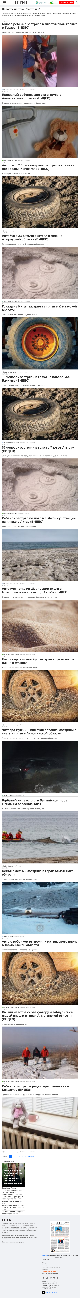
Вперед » (31, 1156)
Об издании (45, 1263)
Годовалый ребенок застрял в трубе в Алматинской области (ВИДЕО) (31, 96)
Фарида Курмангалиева (27, 89)
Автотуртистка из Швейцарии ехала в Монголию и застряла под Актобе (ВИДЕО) (35, 590)
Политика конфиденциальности (51, 1267)
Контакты (45, 1269)
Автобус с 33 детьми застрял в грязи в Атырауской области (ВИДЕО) (32, 237)
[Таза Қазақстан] (53, 2)
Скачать (45, 1255)
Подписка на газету (66, 2)
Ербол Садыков (19, 795)
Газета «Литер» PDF (49, 1271)
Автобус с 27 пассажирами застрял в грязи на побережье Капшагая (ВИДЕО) (38, 167)
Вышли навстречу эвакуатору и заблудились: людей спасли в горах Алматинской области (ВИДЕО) (37, 1015)
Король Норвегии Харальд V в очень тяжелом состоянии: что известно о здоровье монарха (13, 1176)
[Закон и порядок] (42, 2)
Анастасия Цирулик (24, 160)
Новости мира (8, 1168)
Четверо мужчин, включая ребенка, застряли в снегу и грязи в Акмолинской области (39, 731)
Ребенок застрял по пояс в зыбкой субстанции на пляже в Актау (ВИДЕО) (39, 519)
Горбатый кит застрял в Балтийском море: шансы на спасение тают (35, 802)
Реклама (44, 1265)
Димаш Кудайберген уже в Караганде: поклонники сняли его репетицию (12, 1199)
